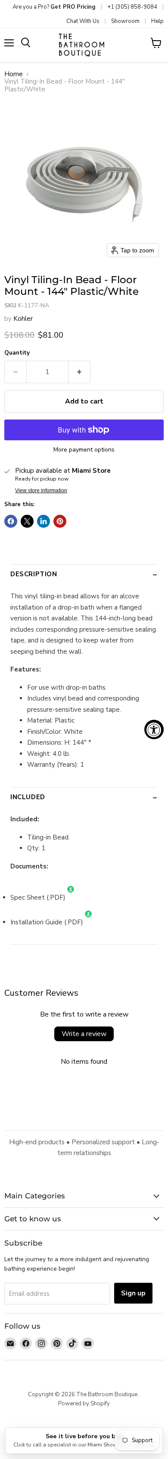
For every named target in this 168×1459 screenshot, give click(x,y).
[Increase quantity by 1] (79, 372)
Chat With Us (83, 21)
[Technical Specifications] (88, 922)
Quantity (17, 353)
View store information (41, 490)
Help (157, 21)
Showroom (125, 21)
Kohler (23, 318)
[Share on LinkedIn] (43, 521)
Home (13, 74)
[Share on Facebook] (10, 521)
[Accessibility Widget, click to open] (154, 729)
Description (33, 574)
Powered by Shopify (84, 1403)
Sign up (133, 1293)
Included (27, 797)
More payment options (84, 449)
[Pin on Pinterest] (59, 521)
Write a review (84, 1034)
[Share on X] (27, 521)
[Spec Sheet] (70, 897)
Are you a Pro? (54, 7)
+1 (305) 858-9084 (132, 7)
